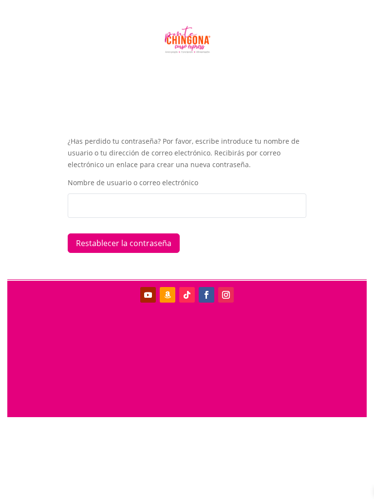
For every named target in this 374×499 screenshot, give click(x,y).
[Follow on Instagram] (226, 295)
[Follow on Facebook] (206, 295)
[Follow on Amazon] (167, 295)
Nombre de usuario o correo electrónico (133, 182)
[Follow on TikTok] (187, 295)
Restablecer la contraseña (123, 243)
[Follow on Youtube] (148, 295)
